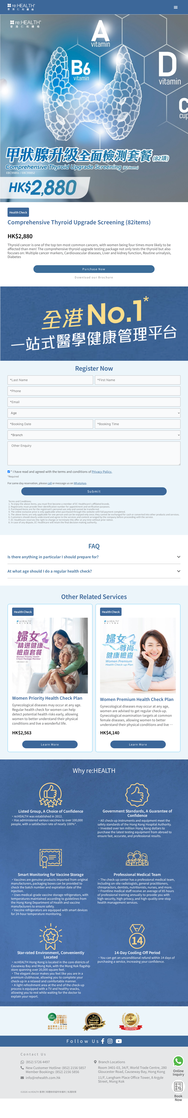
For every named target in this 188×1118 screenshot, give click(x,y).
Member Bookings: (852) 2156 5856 (52, 1071)
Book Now (178, 1097)
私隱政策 (72, 1091)
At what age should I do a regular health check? (50, 571)
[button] (175, 7)
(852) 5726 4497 (38, 1061)
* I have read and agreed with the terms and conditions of (61, 471)
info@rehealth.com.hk (43, 1078)
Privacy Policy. (102, 471)
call (50, 483)
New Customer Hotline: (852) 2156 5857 (56, 1067)
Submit (94, 491)
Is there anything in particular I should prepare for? (53, 557)
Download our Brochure (94, 277)
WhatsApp (80, 483)
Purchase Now (93, 269)
